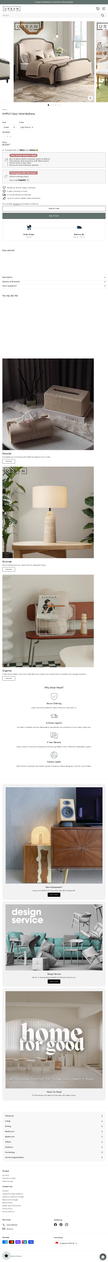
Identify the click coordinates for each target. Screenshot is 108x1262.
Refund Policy (7, 1203)
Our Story (5, 1175)
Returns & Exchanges (10, 1200)
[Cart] (97, 9)
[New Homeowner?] (54, 835)
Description (7, 277)
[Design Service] (54, 937)
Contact (5, 1191)
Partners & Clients (9, 1178)
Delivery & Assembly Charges (13, 1197)
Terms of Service (8, 1212)
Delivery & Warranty (11, 281)
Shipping (16, 204)
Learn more (54, 894)
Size (4, 122)
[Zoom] (90, 98)
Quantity (6, 132)
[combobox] (54, 15)
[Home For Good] (54, 1039)
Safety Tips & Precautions (11, 1206)
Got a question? (9, 286)
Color (21, 122)
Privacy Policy (7, 1209)
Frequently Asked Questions (12, 1194)
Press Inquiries (7, 1181)
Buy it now (54, 215)
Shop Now (8, 461)
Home (4, 109)
